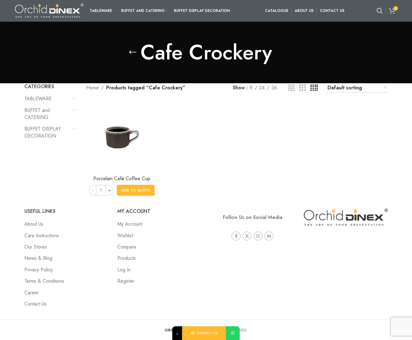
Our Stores (35, 246)
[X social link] (247, 236)
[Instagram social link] (258, 236)
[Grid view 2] (291, 88)
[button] (136, 190)
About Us (33, 223)
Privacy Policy (38, 269)
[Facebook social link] (236, 236)
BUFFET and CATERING (37, 113)
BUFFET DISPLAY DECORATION (42, 132)
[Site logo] (49, 10)
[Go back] (132, 52)
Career (31, 292)
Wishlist (125, 235)
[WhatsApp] (233, 333)
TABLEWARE (38, 98)
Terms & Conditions (44, 281)
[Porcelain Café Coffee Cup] (121, 137)
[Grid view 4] (314, 88)
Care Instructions (41, 235)
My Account (129, 223)
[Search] (380, 11)
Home (92, 87)
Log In (124, 269)
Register (125, 281)
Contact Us (35, 303)
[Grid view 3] (302, 88)
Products (126, 258)
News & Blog (38, 258)
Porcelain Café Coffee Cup (121, 178)
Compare (126, 246)
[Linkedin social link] (269, 236)
